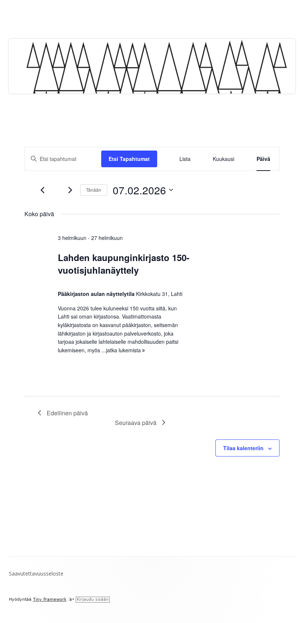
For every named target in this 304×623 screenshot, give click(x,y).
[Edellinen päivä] (42, 189)
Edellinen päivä (67, 413)
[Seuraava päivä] (70, 189)
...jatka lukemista (123, 350)
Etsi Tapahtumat (129, 158)
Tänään (93, 190)
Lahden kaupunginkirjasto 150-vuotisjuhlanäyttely (123, 263)
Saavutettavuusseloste (36, 573)
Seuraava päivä (135, 422)
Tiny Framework (49, 599)
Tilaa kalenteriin (243, 448)
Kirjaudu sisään (93, 599)
